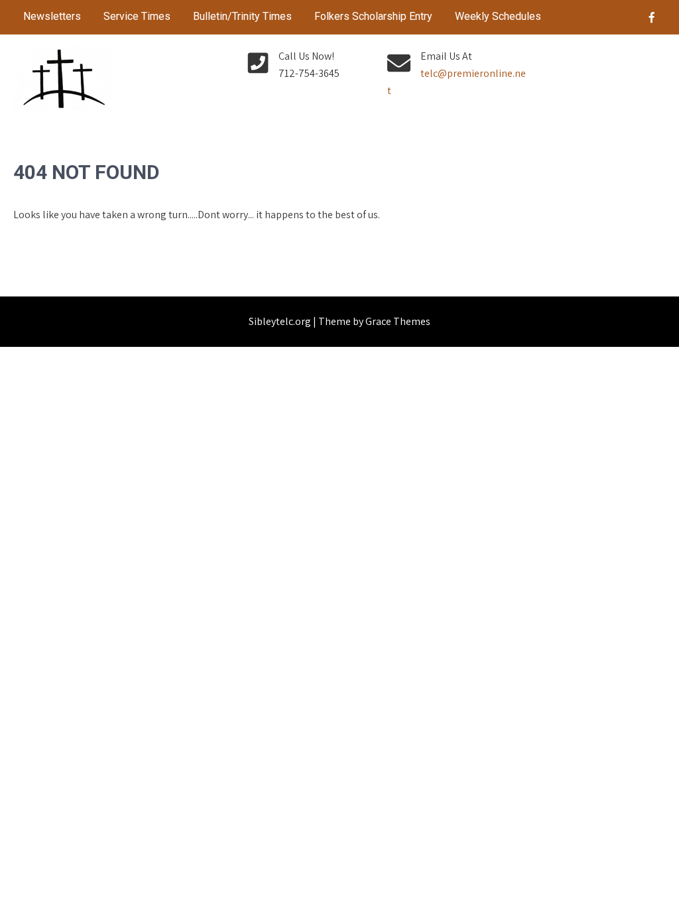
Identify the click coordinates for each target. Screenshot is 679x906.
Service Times (136, 16)
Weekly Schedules (498, 16)
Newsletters (52, 16)
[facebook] (651, 17)
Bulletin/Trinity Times (242, 16)
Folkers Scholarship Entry (373, 16)
